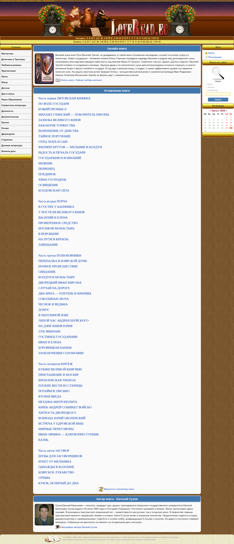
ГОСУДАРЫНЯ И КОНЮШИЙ (59, 158)
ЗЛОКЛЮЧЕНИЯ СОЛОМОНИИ (60, 353)
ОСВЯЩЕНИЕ (48, 185)
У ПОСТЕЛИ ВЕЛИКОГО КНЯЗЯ (61, 212)
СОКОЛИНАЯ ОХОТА (53, 299)
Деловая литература (11, 145)
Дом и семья (7, 93)
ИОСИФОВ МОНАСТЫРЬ (56, 228)
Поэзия (5, 128)
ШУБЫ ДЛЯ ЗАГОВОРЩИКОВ (60, 456)
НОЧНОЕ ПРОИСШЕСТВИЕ (58, 266)
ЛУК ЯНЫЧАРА (49, 331)
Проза (4, 76)
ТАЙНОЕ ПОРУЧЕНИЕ (54, 136)
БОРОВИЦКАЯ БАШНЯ (54, 347)
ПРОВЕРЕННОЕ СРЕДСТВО (58, 223)
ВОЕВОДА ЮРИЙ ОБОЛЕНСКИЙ (61, 418)
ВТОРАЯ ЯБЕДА (49, 396)
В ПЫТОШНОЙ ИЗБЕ (53, 315)
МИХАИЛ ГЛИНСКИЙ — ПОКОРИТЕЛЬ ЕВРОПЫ (73, 114)
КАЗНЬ (43, 439)
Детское (5, 87)
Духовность (7, 110)
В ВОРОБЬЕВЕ (48, 233)
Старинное (6, 139)
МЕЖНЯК (45, 163)
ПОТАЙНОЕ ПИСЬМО (53, 391)
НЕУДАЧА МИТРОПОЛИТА (57, 402)
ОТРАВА (44, 477)
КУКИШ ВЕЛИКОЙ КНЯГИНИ (60, 369)
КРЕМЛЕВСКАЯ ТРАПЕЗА (57, 380)
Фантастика (7, 53)
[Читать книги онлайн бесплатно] (117, 35)
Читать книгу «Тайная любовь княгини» (81, 80)
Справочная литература (13, 105)
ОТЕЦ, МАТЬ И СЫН (52, 141)
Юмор (4, 82)
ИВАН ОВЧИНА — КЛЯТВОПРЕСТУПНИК (68, 434)
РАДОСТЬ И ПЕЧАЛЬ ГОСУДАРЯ (61, 152)
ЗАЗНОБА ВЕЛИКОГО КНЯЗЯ (59, 120)
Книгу (210, 84)
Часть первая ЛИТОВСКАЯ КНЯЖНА (64, 98)
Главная (16, 47)
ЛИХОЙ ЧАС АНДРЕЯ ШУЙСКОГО (63, 320)
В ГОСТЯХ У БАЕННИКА (56, 206)
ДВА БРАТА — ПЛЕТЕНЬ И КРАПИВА (64, 293)
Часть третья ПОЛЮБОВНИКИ (59, 255)
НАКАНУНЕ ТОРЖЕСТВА (56, 125)
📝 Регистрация (213, 57)
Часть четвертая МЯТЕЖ (55, 364)
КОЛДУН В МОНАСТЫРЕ (56, 277)
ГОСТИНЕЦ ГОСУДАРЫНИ (57, 336)
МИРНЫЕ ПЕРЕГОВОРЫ (56, 429)
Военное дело (8, 151)
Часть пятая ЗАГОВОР (53, 450)
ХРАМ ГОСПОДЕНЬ (52, 179)
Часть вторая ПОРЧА (52, 201)
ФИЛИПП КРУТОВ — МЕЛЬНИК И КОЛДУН (70, 147)
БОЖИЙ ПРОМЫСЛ (52, 109)
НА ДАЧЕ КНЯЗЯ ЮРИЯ (55, 326)
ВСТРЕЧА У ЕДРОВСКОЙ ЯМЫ (60, 423)
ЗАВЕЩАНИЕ (48, 244)
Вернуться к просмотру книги (119, 489)
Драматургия (8, 133)
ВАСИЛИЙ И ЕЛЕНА (53, 217)
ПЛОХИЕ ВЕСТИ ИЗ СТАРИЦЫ (60, 385)
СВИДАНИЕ (47, 271)
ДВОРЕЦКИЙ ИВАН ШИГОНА (60, 282)
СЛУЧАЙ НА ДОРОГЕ (54, 288)
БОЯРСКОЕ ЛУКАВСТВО (56, 472)
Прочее (5, 122)
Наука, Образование (11, 99)
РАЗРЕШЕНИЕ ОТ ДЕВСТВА (58, 130)
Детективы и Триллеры (13, 59)
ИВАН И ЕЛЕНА (49, 342)
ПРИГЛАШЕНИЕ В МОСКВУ (58, 374)
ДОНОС (43, 309)
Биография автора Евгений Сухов (79, 527)
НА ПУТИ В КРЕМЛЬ (53, 239)
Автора (210, 87)
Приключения (8, 70)
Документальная (10, 116)
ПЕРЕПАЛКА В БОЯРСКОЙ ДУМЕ (62, 261)
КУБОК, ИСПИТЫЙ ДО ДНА (58, 483)
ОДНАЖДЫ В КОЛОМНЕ (56, 467)
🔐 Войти (210, 53)
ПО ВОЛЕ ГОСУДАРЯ (53, 103)
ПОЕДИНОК (47, 174)
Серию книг (212, 90)
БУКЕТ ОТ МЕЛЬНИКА (54, 461)
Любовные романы (11, 64)
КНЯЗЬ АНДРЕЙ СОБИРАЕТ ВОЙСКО (65, 407)
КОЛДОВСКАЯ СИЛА (53, 190)
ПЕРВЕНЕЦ (46, 168)
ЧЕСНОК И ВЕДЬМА (53, 304)
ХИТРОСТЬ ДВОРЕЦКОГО (57, 412)
